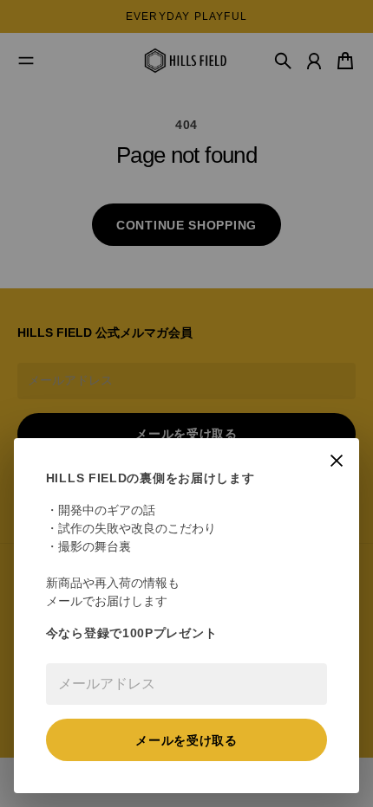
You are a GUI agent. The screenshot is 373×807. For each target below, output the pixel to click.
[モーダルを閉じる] (336, 460)
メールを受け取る (186, 740)
